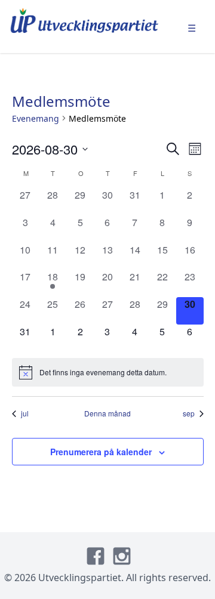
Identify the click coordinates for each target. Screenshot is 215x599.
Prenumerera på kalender (101, 452)
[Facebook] (95, 556)
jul (25, 413)
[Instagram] (121, 556)
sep (189, 413)
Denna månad (107, 413)
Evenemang (35, 118)
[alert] (108, 372)
